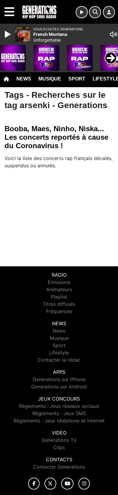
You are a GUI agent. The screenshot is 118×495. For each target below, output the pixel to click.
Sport (76, 78)
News (23, 78)
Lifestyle (59, 353)
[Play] (8, 34)
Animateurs (59, 289)
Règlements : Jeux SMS (59, 413)
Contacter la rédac (59, 360)
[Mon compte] (109, 12)
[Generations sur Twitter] (50, 484)
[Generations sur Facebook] (34, 484)
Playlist (59, 297)
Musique (49, 78)
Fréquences (59, 311)
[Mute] (113, 34)
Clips (59, 447)
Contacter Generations (59, 467)
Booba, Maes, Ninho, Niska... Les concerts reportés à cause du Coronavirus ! (56, 137)
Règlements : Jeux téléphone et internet (59, 421)
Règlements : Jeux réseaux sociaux (59, 406)
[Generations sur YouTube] (67, 484)
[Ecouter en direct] (82, 12)
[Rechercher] (95, 12)
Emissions (59, 282)
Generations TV (59, 440)
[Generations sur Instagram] (84, 484)
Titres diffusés (59, 304)
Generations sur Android (59, 387)
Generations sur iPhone (59, 379)
